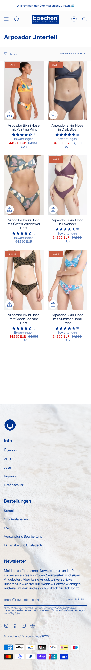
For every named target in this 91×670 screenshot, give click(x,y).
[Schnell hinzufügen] (9, 114)
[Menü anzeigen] (6, 19)
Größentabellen (16, 519)
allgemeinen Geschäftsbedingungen (25, 610)
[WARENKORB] (84, 19)
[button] (22, 135)
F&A (7, 528)
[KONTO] (74, 19)
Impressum (13, 476)
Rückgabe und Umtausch (23, 545)
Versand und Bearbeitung (23, 536)
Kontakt (10, 510)
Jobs (7, 467)
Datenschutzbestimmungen (68, 610)
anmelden (76, 599)
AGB (7, 459)
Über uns (11, 450)
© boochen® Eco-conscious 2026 (26, 636)
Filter (13, 54)
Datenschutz (14, 485)
